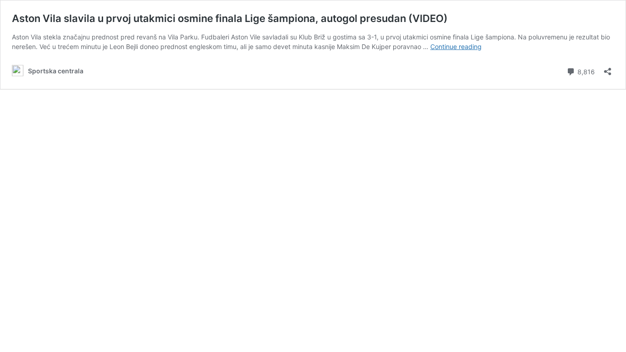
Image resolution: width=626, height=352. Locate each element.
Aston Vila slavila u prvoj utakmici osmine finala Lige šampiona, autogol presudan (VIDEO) (230, 18)
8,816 (585, 71)
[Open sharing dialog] (607, 68)
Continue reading (456, 46)
